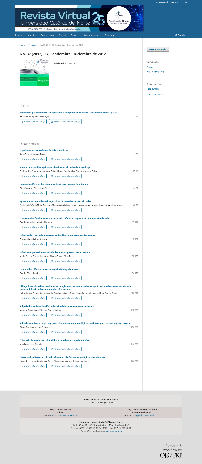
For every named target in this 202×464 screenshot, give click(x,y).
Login (184, 2)
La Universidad (161, 2)
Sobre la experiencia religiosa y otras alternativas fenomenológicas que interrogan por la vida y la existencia (75, 323)
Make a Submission (158, 49)
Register (174, 2)
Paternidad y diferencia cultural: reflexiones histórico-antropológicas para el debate (62, 357)
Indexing (109, 35)
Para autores (153, 88)
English (150, 67)
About (31, 35)
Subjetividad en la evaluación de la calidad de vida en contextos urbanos (57, 306)
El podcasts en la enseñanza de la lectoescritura (44, 150)
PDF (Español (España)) (34, 121)
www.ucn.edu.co (113, 431)
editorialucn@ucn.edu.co (64, 415)
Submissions (47, 35)
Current (62, 35)
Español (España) (155, 71)
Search (181, 35)
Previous (75, 35)
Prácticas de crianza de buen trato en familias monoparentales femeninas (57, 235)
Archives (32, 45)
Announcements (92, 35)
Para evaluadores (155, 94)
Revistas (19, 35)
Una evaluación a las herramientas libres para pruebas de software (54, 184)
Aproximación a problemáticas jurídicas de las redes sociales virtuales (55, 201)
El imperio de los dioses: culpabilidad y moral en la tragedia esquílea (54, 340)
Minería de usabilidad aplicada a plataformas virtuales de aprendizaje (55, 167)
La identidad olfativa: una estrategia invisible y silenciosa (49, 269)
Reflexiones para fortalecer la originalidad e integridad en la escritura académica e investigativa (68, 112)
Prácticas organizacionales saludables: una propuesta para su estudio (55, 252)
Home (22, 45)
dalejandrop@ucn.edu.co (145, 415)
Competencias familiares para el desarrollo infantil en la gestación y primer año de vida (64, 218)
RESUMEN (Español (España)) (67, 121)
